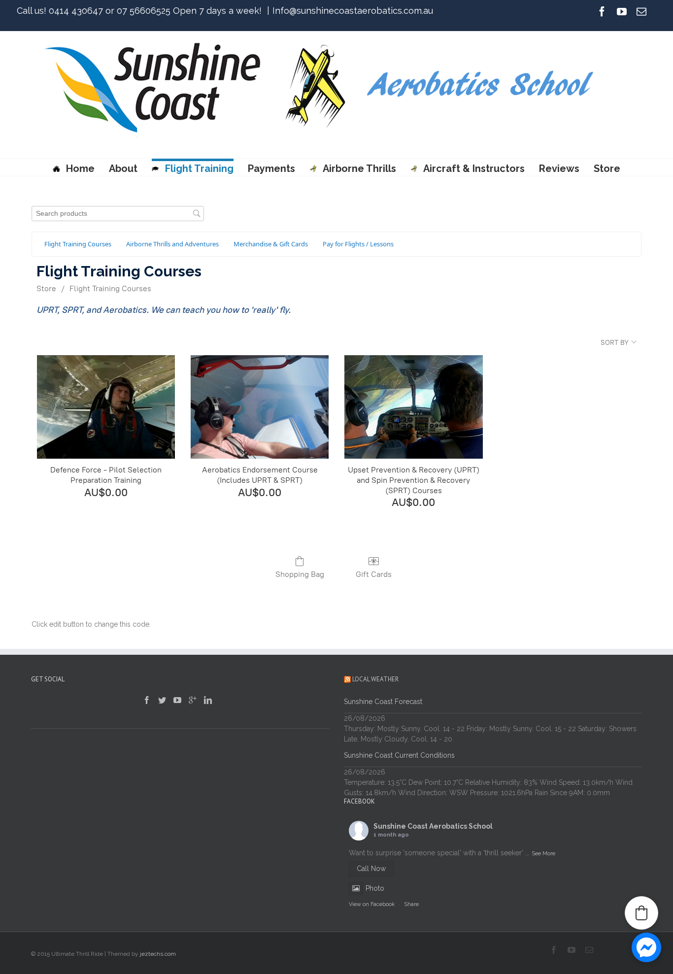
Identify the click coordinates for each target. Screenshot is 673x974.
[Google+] (193, 700)
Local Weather (375, 679)
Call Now (371, 869)
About (123, 168)
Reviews (559, 168)
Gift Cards (374, 574)
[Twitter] (162, 700)
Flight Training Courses (110, 288)
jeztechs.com (158, 953)
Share (411, 904)
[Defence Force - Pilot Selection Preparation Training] (106, 407)
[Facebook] (602, 11)
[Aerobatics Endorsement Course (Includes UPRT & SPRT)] (260, 407)
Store (607, 168)
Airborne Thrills (359, 168)
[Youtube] (622, 11)
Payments (271, 168)
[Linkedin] (208, 700)
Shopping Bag (299, 574)
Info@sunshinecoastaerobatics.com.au (352, 10)
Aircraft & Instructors (474, 168)
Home (80, 168)
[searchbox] (118, 213)
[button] (641, 913)
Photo (375, 888)
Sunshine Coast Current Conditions (399, 755)
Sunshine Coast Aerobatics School (433, 826)
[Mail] (641, 11)
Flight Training (199, 168)
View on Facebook (372, 904)
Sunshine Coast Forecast (383, 701)
